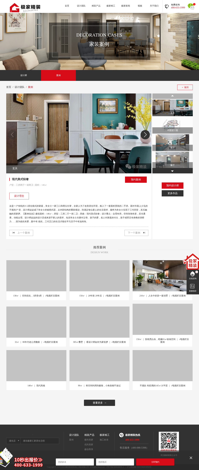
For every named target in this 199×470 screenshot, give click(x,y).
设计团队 (81, 6)
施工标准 (104, 440)
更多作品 (173, 193)
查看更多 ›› (99, 402)
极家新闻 (125, 6)
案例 (58, 75)
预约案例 (136, 179)
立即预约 (155, 462)
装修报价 (193, 291)
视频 (140, 6)
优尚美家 (88, 444)
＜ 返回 (185, 87)
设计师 (23, 75)
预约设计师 (172, 185)
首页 (67, 6)
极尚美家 (88, 440)
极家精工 (110, 6)
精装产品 (96, 6)
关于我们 (154, 6)
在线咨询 (193, 278)
